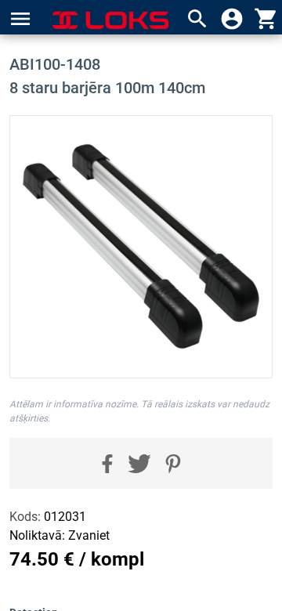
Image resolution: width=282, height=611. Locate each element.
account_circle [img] (231, 18)
